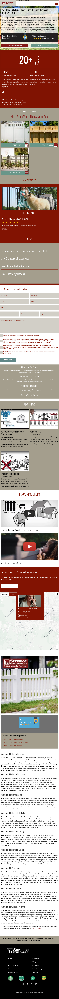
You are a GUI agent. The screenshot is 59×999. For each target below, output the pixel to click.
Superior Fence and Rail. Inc (22, 992)
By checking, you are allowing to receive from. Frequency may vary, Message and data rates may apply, (30, 347)
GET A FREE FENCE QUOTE (44, 45)
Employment (36, 958)
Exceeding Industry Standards (16, 266)
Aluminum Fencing (17, 172)
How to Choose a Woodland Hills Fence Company (20, 530)
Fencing (10, 962)
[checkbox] (1, 335)
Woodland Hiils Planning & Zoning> (12, 745)
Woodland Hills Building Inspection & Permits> (15, 742)
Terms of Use (30, 996)
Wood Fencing (47, 145)
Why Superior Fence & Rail (11, 563)
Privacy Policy (7, 353)
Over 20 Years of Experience (15, 258)
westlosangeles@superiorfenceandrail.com (29, 617)
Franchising (35, 972)
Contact (10, 969)
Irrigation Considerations (10, 473)
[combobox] (29, 314)
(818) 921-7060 (8, 13)
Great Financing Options (13, 274)
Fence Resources (13, 965)
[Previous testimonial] (27, 239)
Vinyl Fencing (18, 145)
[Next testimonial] (31, 239)
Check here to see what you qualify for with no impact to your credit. (21, 335)
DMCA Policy (37, 996)
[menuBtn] (56, 3)
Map (13, 594)
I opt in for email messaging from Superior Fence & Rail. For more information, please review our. (29, 352)
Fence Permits (35, 431)
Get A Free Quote (13, 972)
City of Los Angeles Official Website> (12, 739)
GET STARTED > (8, 360)
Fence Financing (37, 969)
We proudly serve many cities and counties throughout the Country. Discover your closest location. (30, 940)
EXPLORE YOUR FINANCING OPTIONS (15, 45)
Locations (11, 958)
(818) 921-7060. (36, 928)
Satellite (5, 594)
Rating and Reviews (38, 962)
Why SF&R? (35, 965)
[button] (57, 646)
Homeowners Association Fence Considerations (12, 433)
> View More (29, 180)
